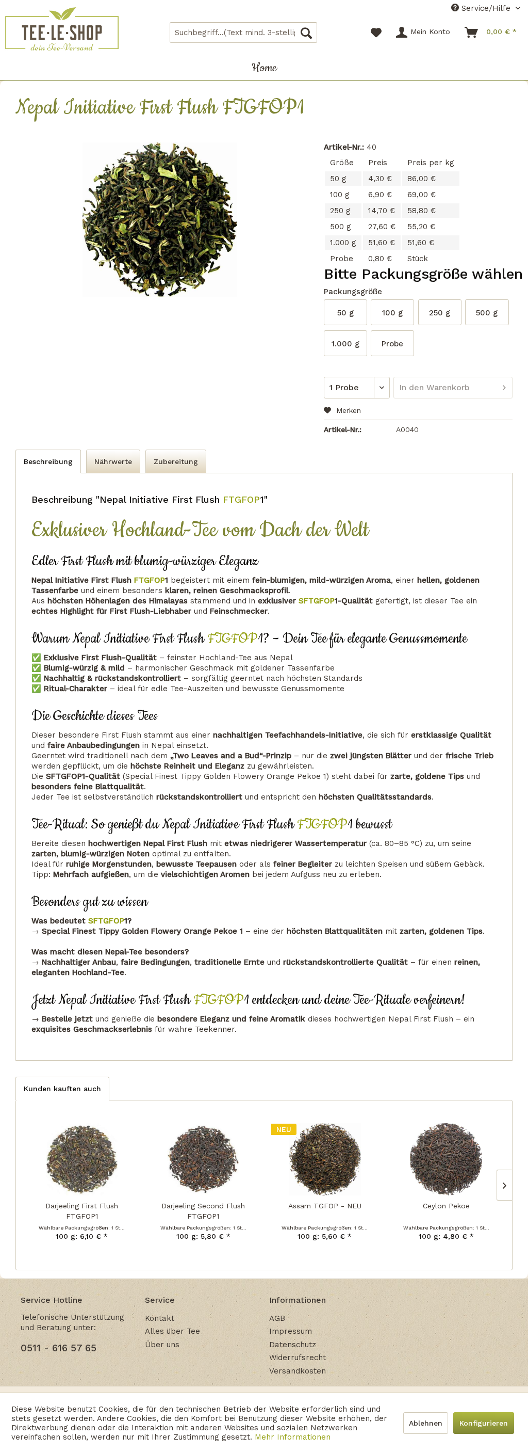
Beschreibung (48, 461)
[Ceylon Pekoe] (446, 1159)
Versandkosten (297, 1371)
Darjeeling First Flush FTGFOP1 (81, 1211)
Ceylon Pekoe (446, 1206)
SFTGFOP (315, 600)
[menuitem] (244, 32)
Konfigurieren (483, 1423)
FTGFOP (240, 499)
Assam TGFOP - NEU (324, 1206)
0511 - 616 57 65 (58, 1348)
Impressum (290, 1331)
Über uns (162, 1344)
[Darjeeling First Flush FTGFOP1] (82, 1159)
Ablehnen (425, 1423)
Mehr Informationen (293, 1437)
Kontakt (159, 1318)
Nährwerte (113, 461)
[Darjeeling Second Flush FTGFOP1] (203, 1159)
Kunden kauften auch (62, 1088)
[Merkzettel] (376, 32)
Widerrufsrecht (297, 1357)
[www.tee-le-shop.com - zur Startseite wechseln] (62, 29)
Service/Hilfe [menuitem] (486, 8)
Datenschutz (292, 1344)
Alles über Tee (172, 1331)
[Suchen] (306, 32)
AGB (277, 1318)
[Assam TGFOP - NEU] (325, 1159)
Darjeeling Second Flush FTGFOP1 (203, 1211)
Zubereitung (176, 461)
